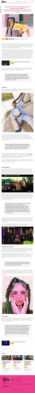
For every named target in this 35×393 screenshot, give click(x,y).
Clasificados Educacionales (29, 384)
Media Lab (24, 2)
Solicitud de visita (25, 384)
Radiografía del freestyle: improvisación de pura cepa (20, 61)
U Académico (20, 2)
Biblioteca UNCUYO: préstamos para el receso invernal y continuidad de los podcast (27, 363)
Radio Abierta (15, 2)
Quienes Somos (15, 384)
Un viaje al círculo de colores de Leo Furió (17, 341)
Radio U (12, 2)
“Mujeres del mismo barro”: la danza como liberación (17, 362)
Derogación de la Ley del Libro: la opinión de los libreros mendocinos (6, 363)
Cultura (12, 63)
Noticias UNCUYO (19, 380)
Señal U (9, 2)
